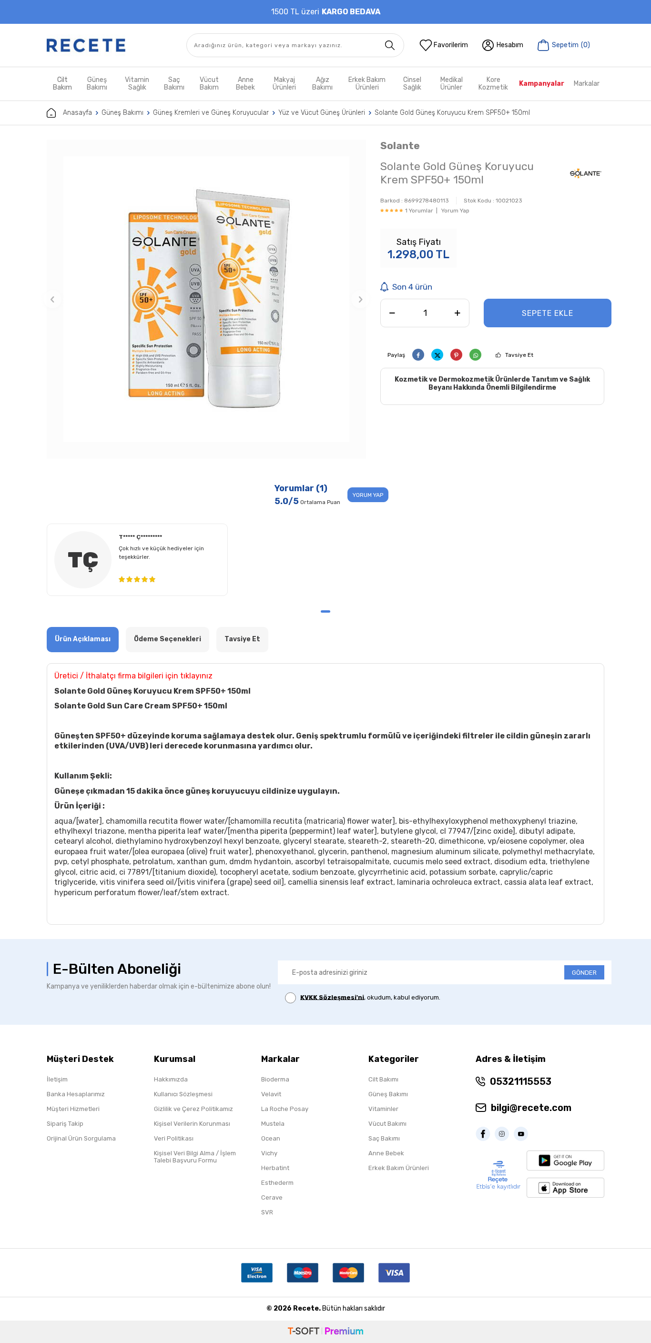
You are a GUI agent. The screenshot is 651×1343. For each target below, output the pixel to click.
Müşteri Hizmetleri (73, 1108)
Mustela (273, 1123)
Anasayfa (77, 113)
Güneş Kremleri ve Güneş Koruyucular (211, 113)
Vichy (269, 1153)
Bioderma (275, 1079)
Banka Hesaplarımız (76, 1094)
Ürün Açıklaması (83, 639)
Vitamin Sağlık (137, 83)
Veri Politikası (173, 1138)
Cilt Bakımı (383, 1079)
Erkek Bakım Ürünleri (367, 83)
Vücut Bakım (209, 83)
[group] (206, 299)
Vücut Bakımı (387, 1123)
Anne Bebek (245, 83)
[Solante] (585, 174)
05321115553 (520, 1081)
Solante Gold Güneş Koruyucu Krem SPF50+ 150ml (452, 113)
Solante (400, 145)
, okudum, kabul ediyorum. (370, 996)
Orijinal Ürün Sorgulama (81, 1138)
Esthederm (277, 1182)
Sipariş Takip (65, 1123)
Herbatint (275, 1167)
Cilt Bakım (62, 83)
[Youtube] (523, 1133)
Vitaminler (383, 1108)
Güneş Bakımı (97, 83)
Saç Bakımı (174, 83)
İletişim (57, 1079)
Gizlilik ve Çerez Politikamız (193, 1108)
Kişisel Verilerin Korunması (192, 1123)
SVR (267, 1212)
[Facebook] (485, 1133)
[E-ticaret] (325, 1331)
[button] (52, 299)
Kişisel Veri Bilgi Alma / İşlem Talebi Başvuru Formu (195, 1157)
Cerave (272, 1197)
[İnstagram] (504, 1133)
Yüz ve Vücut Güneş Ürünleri (321, 113)
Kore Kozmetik (493, 83)
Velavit (271, 1094)
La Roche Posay (284, 1108)
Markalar (587, 84)
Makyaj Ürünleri (284, 83)
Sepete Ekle (547, 313)
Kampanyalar (541, 84)
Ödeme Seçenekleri (167, 639)
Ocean (270, 1138)
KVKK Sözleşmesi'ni (332, 996)
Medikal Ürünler (451, 83)
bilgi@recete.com (531, 1107)
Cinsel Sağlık (412, 83)
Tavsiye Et (519, 355)
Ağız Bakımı (322, 83)
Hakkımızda (171, 1079)
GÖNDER (584, 972)
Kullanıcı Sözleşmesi (183, 1094)
